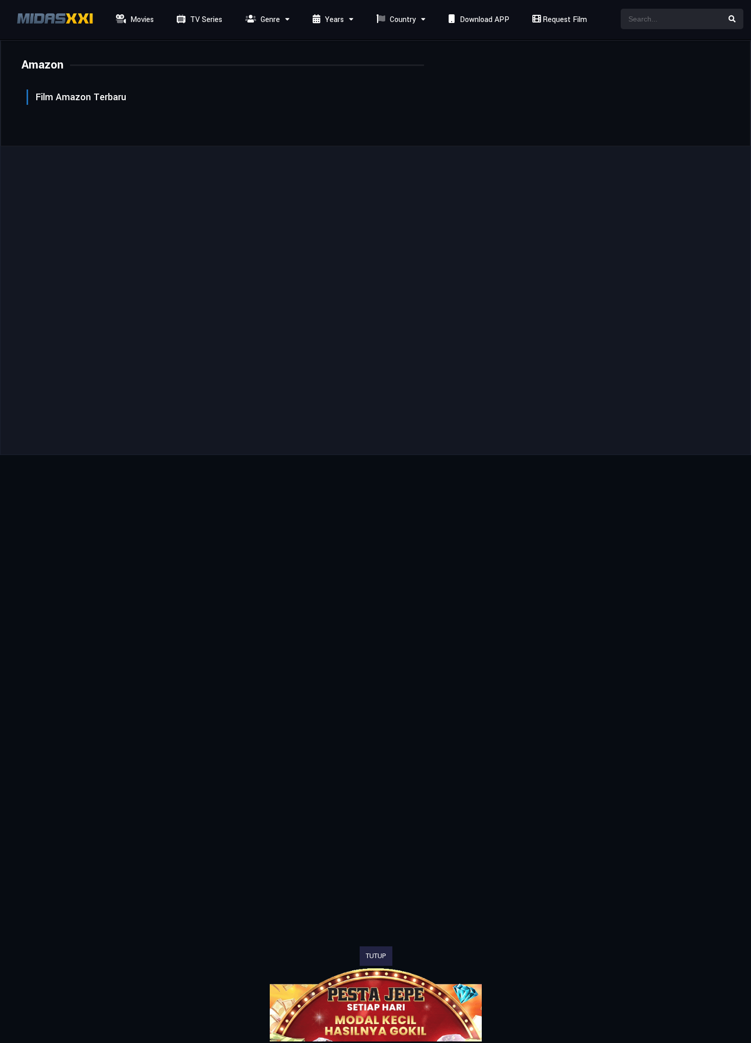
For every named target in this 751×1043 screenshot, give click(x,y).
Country (402, 19)
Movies (141, 19)
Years (333, 19)
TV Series (205, 19)
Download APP (483, 19)
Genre (269, 19)
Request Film (564, 19)
